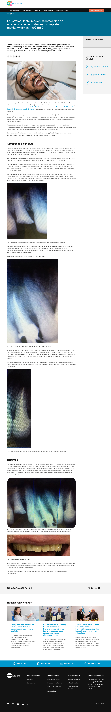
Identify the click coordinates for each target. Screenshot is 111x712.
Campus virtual (96, 5)
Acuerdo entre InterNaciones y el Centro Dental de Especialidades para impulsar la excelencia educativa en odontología (87, 629)
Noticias (13, 13)
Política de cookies (73, 683)
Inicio (8, 13)
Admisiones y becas (62, 10)
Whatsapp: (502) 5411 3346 (98, 75)
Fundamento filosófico (53, 679)
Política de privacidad (74, 679)
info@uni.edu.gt (97, 82)
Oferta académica (13, 10)
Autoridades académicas (54, 686)
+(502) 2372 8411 (21, 663)
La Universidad (48, 10)
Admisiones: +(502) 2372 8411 (99, 66)
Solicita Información (96, 10)
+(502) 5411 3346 (46, 663)
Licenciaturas (27, 10)
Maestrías (37, 10)
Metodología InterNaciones (55, 683)
